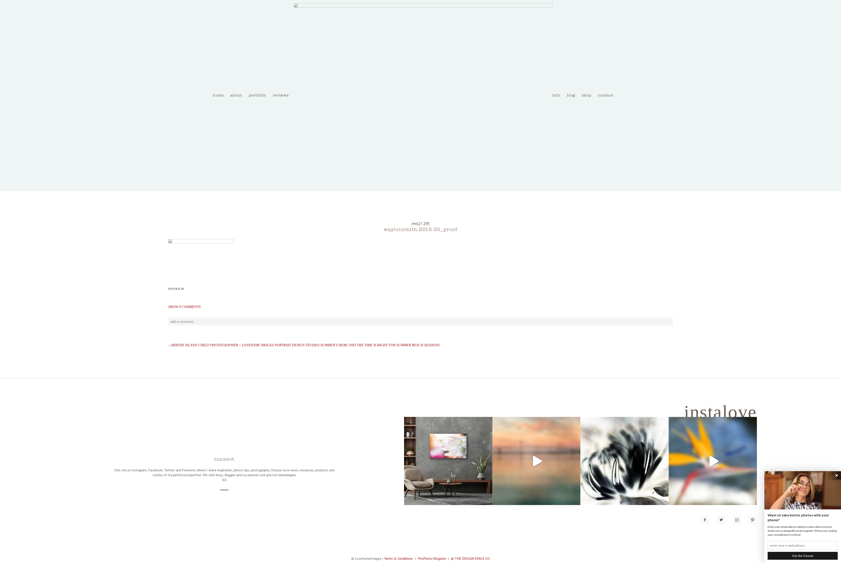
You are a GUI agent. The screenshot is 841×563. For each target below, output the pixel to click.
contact (606, 95)
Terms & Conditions (398, 558)
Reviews (281, 95)
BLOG (571, 95)
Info (556, 95)
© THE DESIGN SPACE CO (470, 558)
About (236, 95)
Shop (586, 95)
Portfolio (257, 95)
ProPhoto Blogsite (432, 558)
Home (218, 95)
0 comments (184, 307)
